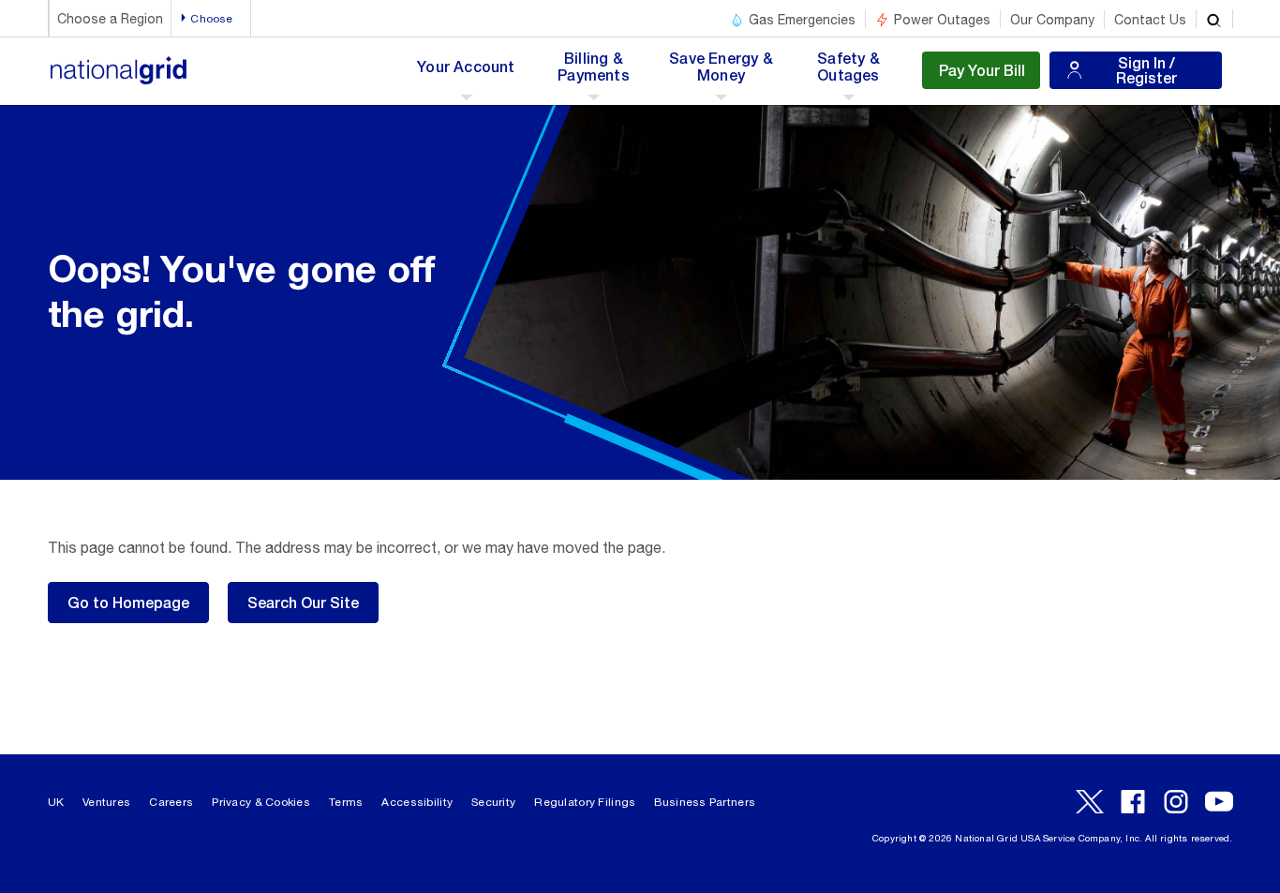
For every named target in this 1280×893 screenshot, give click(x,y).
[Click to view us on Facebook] (1133, 801)
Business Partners (704, 802)
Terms (346, 802)
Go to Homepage (128, 602)
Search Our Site (303, 602)
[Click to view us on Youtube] (1219, 801)
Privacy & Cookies (261, 802)
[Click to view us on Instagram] (1176, 801)
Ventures (106, 802)
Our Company (1052, 19)
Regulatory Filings (584, 802)
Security (493, 802)
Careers (171, 802)
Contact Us (1150, 19)
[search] (1214, 18)
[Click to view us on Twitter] (1090, 801)
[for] (119, 80)
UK (56, 802)
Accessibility (417, 802)
